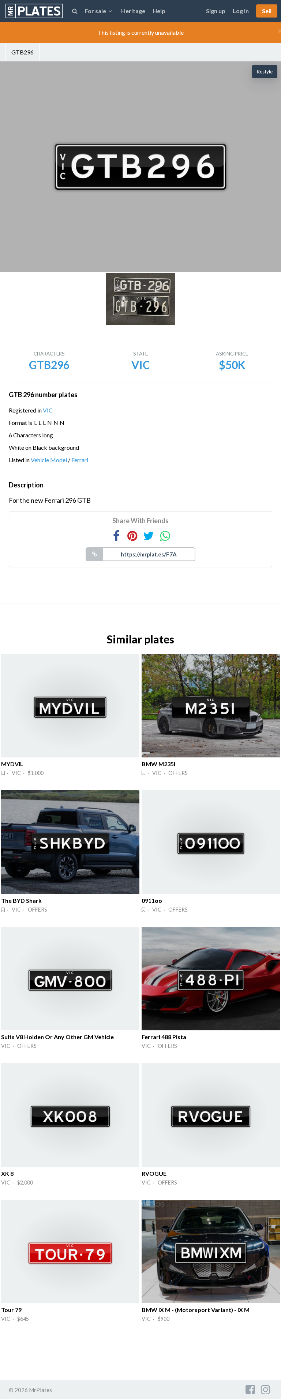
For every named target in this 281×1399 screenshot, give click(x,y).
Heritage (133, 10)
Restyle (265, 72)
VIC (48, 410)
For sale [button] (95, 10)
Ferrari (79, 459)
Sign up (215, 10)
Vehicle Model (49, 459)
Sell (266, 10)
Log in (241, 10)
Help (159, 10)
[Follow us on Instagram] (265, 1389)
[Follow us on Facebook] (250, 1389)
